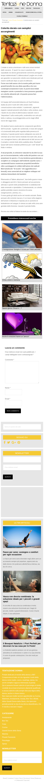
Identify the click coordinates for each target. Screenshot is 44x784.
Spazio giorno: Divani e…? (12, 308)
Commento (9, 360)
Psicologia (6, 740)
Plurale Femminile (8, 737)
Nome (7, 388)
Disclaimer (26, 778)
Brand (4, 778)
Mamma (5, 734)
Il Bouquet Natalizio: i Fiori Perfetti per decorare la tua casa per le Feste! (22, 644)
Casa (4, 724)
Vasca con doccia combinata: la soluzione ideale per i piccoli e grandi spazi (21, 599)
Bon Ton (5, 721)
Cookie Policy (18, 778)
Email (7, 399)
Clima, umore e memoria (11, 280)
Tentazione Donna (22, 4)
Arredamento (7, 717)
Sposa (4, 744)
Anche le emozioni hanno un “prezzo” (15, 336)
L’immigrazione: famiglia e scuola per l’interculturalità (21, 249)
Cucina (4, 727)
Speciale (26, 780)
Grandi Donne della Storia (11, 730)
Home (32, 778)
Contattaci (10, 778)
